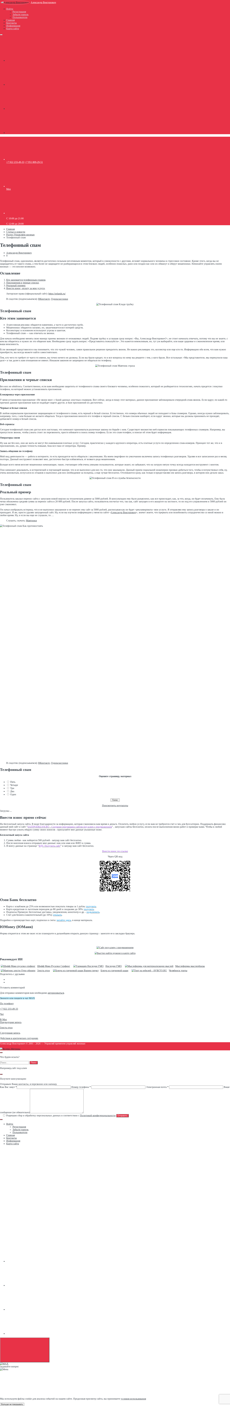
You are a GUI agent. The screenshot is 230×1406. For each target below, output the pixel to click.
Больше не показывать (12, 1404)
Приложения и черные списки (22, 282)
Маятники (31, 520)
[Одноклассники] (29, 84)
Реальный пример (15, 285)
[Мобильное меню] (1, 34)
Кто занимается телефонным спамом (25, 280)
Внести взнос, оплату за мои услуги (25, 288)
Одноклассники (59, 299)
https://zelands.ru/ (57, 293)
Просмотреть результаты (115, 805)
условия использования (133, 1398)
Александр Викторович (43, 2)
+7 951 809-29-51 (34, 162)
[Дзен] (29, 132)
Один (13, 794)
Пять (12, 782)
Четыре (14, 785)
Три (12, 788)
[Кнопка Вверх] (24, 1349)
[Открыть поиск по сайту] (1, 1052)
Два (12, 791)
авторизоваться (56, 993)
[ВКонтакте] (29, 60)
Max (8, 189)
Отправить (123, 1115)
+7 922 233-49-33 (15, 162)
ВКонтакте (44, 299)
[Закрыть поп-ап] (1, 1074)
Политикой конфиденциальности (98, 1115)
